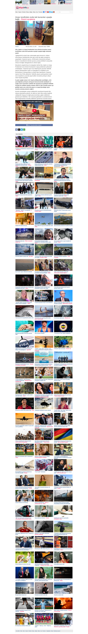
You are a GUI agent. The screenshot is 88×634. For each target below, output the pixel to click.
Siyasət (19, 12)
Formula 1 (40, 12)
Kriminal (24, 12)
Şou (37, 12)
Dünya (27, 12)
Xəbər (16, 12)
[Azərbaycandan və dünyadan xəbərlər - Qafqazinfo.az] (22, 7)
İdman (34, 12)
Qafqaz (30, 12)
